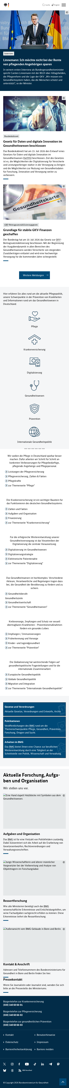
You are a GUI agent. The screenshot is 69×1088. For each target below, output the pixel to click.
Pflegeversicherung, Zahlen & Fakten (27, 476)
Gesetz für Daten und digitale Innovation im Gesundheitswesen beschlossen (32, 144)
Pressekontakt (12, 979)
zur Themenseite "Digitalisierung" (25, 563)
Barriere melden (45, 1049)
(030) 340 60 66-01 (13, 1004)
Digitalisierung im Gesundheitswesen (27, 549)
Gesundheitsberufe (18, 593)
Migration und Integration (21, 683)
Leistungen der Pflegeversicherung (26, 471)
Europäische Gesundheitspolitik (24, 674)
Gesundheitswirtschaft (19, 602)
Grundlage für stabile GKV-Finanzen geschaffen (27, 232)
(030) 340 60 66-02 (13, 1014)
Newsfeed (27, 1070)
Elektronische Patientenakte (22, 558)
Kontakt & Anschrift (16, 964)
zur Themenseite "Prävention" (23, 647)
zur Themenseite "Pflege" (21, 485)
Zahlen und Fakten (17, 509)
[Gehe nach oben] (62, 1081)
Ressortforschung (15, 901)
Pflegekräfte (14, 480)
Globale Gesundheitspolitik (22, 679)
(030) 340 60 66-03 (13, 1024)
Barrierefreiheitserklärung (18, 1049)
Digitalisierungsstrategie (20, 554)
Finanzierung (15, 518)
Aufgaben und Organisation (22, 513)
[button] (25, 448)
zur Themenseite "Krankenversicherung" (29, 522)
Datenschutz (11, 1042)
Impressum (42, 1042)
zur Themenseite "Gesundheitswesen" (27, 606)
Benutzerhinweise (46, 1034)
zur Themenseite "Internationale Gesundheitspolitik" (35, 688)
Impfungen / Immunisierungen (24, 633)
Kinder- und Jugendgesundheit (24, 643)
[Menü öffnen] (64, 5)
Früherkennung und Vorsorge (23, 638)
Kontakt (9, 1034)
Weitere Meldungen (33, 275)
